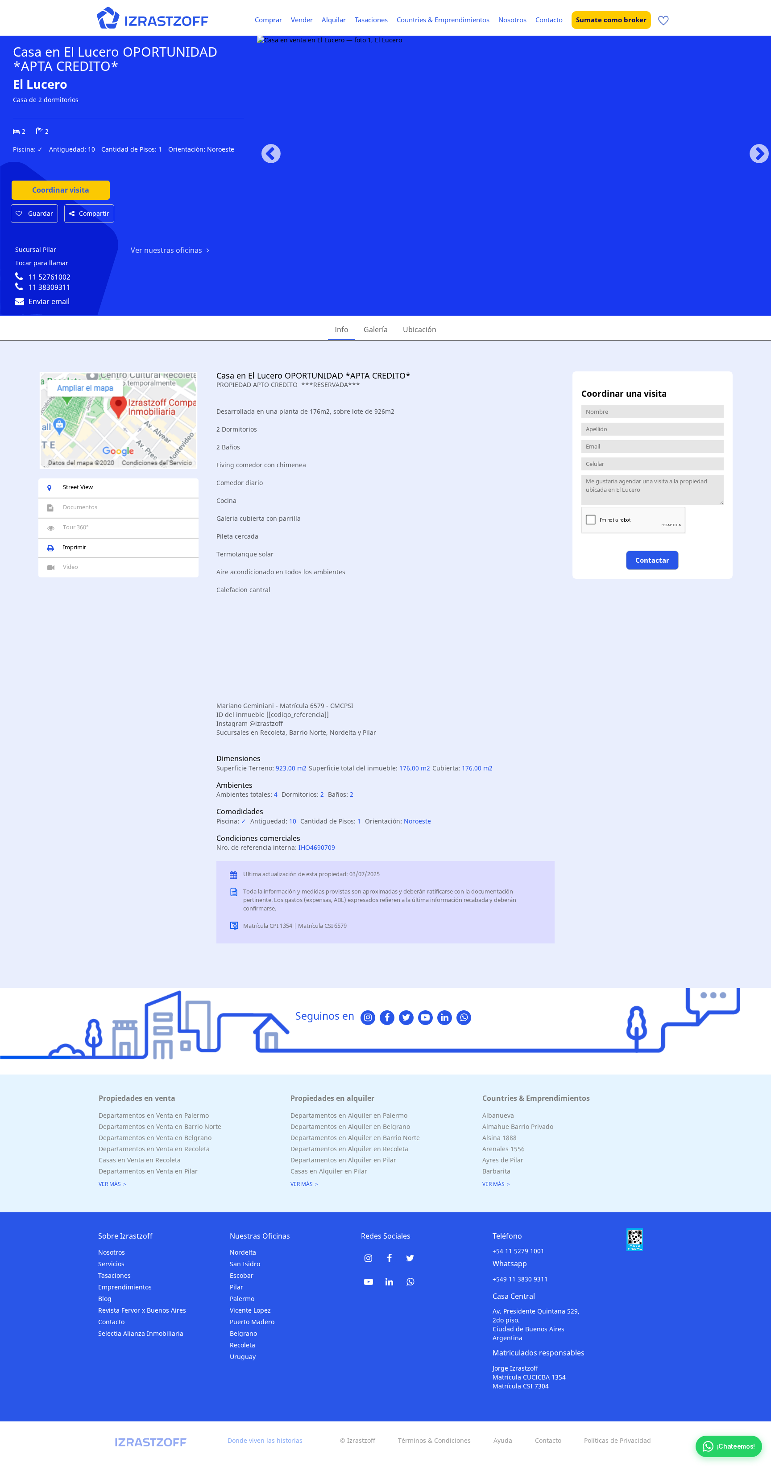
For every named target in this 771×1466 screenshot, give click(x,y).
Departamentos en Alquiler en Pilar (343, 1160)
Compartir (94, 213)
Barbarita (496, 1171)
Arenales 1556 (503, 1149)
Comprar (268, 19)
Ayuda (502, 1440)
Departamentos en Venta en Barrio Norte (160, 1126)
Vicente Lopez (250, 1310)
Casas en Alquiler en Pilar (328, 1171)
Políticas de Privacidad (617, 1440)
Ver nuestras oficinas (166, 250)
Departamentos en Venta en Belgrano (155, 1137)
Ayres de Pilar (502, 1160)
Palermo (242, 1298)
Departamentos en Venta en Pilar (148, 1171)
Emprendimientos (125, 1287)
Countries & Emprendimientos (443, 19)
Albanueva (498, 1115)
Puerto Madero (252, 1322)
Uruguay (243, 1356)
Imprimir (74, 547)
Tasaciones (371, 19)
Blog (105, 1298)
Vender (302, 19)
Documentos (80, 507)
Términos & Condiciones (434, 1440)
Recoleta (242, 1345)
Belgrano (243, 1333)
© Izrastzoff (357, 1440)
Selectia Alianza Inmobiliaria (140, 1333)
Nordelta (243, 1252)
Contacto (549, 19)
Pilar (236, 1287)
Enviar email (49, 301)
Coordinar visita (60, 190)
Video (70, 567)
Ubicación (419, 329)
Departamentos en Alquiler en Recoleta (349, 1149)
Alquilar (334, 19)
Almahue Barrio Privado (517, 1126)
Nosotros (512, 19)
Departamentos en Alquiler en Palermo (348, 1115)
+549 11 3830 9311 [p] (520, 1279)
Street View (78, 487)
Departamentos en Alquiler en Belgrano (350, 1126)
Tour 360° (76, 527)
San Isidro (245, 1264)
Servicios (111, 1264)
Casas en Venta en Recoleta (140, 1160)
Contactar (652, 560)
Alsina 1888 (499, 1137)
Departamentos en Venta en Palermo (154, 1115)
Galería (376, 329)
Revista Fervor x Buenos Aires (142, 1310)
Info (341, 329)
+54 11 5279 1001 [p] (518, 1251)
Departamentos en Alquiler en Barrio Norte (355, 1137)
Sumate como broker (611, 19)
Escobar (241, 1275)
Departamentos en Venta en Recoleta (154, 1149)
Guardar (39, 213)
